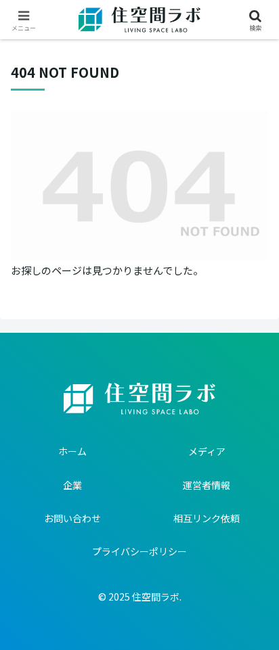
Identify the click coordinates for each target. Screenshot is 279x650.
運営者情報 (206, 485)
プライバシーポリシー (139, 551)
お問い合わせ (72, 518)
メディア (207, 451)
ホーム (72, 451)
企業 (72, 485)
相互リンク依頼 (206, 518)
